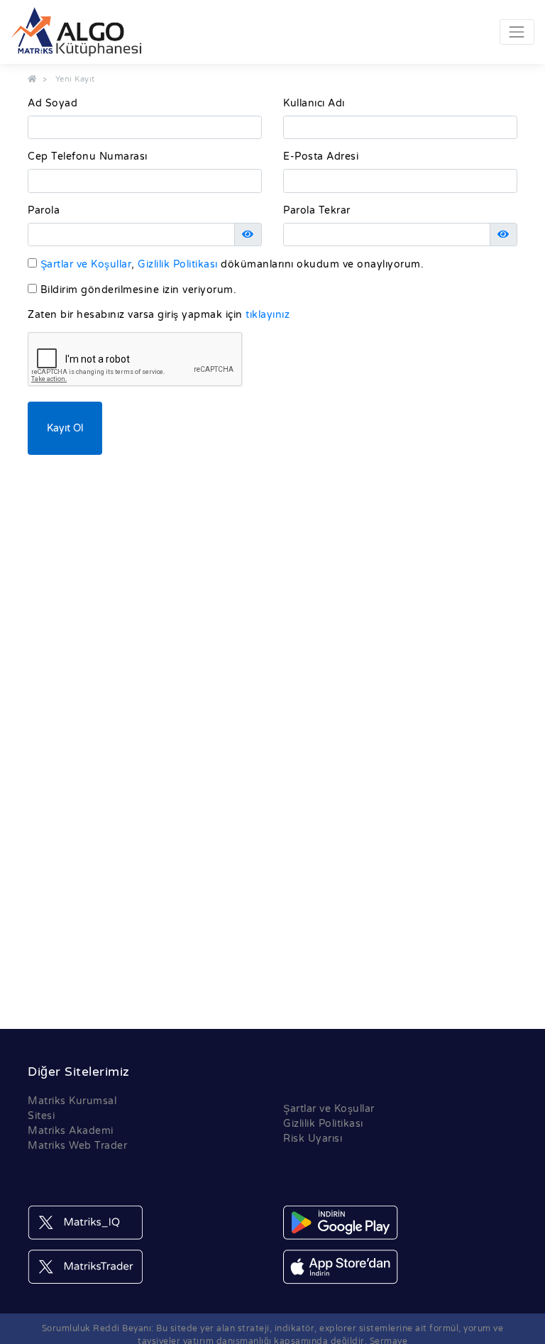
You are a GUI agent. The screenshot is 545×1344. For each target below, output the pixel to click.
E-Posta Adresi (320, 156)
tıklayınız (268, 315)
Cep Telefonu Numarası (88, 156)
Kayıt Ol (65, 428)
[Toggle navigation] (517, 31)
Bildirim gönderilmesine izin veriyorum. (136, 290)
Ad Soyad (52, 103)
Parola (44, 210)
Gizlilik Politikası (179, 264)
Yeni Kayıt (75, 79)
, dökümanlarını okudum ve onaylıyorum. (232, 264)
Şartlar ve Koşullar (86, 264)
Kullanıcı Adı (314, 103)
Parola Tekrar (317, 210)
